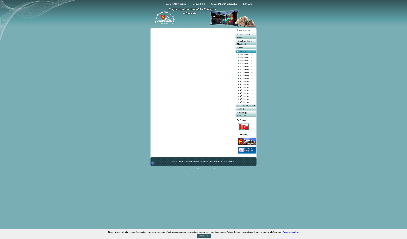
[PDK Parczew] (247, 150)
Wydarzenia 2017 (246, 81)
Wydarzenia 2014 (246, 90)
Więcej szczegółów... (291, 232)
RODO (241, 109)
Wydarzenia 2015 (246, 87)
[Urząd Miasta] (247, 141)
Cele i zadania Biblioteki (224, 4)
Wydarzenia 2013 (246, 93)
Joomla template (195, 168)
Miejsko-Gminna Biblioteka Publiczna (192, 9)
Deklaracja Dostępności (242, 114)
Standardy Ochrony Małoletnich (245, 42)
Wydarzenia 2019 (246, 75)
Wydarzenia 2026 (246, 54)
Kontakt (247, 4)
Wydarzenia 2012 (246, 96)
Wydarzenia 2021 (246, 69)
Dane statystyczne (176, 4)
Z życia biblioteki (245, 51)
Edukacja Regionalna (246, 105)
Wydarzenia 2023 (246, 63)
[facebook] (153, 163)
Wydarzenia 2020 (246, 72)
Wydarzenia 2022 (246, 66)
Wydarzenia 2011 (246, 99)
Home (240, 48)
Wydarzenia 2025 (246, 57)
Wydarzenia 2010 (246, 102)
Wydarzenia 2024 (246, 60)
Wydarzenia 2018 (246, 78)
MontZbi (213, 168)
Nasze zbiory (198, 4)
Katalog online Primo (243, 35)
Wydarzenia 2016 (246, 84)
